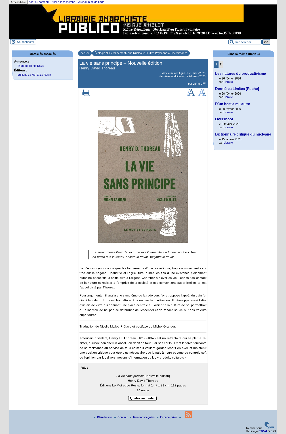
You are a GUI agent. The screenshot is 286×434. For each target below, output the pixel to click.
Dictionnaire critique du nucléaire (243, 134)
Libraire (197, 83)
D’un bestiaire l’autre (232, 104)
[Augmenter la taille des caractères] (191, 94)
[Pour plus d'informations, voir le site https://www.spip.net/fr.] (269, 428)
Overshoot (224, 119)
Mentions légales (144, 417)
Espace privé (169, 417)
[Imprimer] (86, 94)
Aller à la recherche (63, 2)
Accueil (84, 53)
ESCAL (263, 431)
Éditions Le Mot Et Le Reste (34, 74)
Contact (123, 417)
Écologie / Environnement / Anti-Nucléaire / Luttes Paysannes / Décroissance (141, 53)
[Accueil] (143, 37)
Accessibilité (18, 2)
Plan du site (105, 417)
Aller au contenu (39, 2)
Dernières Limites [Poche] (237, 89)
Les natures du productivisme (240, 73)
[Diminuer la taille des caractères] (202, 94)
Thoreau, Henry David (30, 65)
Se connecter (25, 42)
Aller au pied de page (91, 2)
